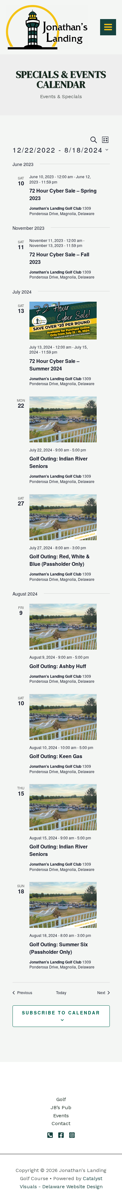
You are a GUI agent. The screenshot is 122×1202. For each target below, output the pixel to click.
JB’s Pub (61, 1107)
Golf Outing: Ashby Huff (57, 666)
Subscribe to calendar (61, 1012)
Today (61, 992)
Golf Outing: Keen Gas (55, 756)
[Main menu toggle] (108, 27)
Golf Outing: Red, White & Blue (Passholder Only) (59, 560)
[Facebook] (61, 1135)
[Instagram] (72, 1135)
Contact (61, 1123)
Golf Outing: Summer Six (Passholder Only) (58, 948)
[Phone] (50, 1135)
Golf (61, 1099)
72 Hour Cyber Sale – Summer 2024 (54, 364)
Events (61, 1116)
